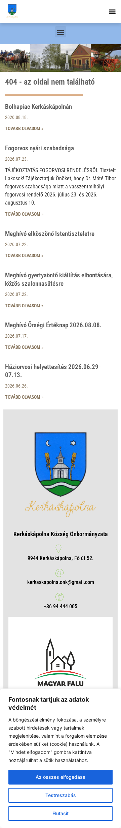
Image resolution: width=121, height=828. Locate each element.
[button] (112, 11)
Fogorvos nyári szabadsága (39, 148)
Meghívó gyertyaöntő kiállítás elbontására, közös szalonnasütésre (59, 279)
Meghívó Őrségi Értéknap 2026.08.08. (53, 325)
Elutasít (60, 813)
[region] (60, 758)
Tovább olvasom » (24, 128)
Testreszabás (60, 795)
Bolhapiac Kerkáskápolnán (38, 107)
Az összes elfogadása (60, 777)
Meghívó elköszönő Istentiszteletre (49, 234)
